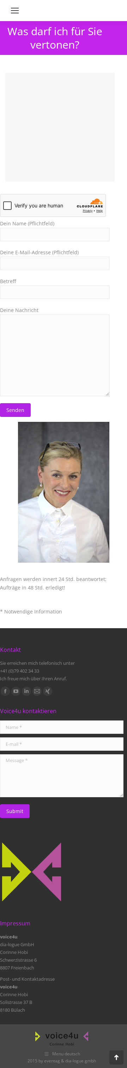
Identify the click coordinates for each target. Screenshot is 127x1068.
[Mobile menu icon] (15, 10)
